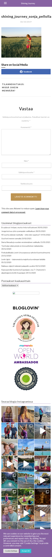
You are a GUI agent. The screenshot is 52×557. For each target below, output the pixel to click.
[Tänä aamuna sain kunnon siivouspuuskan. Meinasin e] (26, 464)
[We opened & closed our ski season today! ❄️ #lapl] (42, 530)
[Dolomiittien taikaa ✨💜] (9, 497)
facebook (28, 72)
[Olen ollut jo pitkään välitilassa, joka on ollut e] (26, 414)
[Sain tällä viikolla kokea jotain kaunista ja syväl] (42, 497)
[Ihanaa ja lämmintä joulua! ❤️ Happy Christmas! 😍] (9, 431)
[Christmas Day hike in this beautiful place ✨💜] (42, 414)
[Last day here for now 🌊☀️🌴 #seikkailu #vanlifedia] (42, 431)
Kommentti (26, 127)
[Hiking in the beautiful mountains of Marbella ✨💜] (26, 431)
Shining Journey (28, 3)
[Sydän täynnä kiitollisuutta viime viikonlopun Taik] (26, 513)
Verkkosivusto (27, 184)
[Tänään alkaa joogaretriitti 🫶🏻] (42, 513)
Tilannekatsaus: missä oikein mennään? (13, 87)
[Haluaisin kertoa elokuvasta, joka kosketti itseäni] (9, 530)
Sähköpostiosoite (27, 172)
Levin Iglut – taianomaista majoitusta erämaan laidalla (23, 259)
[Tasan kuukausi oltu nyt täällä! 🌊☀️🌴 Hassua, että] (9, 447)
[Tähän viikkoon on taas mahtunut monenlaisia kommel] (26, 447)
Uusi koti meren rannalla (11, 238)
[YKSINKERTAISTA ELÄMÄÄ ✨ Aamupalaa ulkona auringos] (9, 464)
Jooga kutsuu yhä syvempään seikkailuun (18, 231)
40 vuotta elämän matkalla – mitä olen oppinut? (20, 235)
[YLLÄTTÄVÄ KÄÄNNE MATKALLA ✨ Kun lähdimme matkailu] (26, 480)
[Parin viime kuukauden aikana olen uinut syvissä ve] (9, 414)
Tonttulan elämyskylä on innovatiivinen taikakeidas (22, 246)
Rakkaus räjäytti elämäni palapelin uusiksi (18, 266)
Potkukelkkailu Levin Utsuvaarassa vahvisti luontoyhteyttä (25, 252)
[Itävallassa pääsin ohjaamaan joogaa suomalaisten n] (26, 497)
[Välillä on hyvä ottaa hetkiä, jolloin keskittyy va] (9, 480)
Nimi (26, 161)
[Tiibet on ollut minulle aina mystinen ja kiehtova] (26, 530)
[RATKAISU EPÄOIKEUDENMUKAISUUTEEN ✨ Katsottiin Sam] (42, 464)
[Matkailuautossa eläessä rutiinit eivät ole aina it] (42, 480)
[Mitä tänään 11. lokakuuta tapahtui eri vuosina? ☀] (42, 447)
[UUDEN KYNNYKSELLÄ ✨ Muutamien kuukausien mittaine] (9, 513)
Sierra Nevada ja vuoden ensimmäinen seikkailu (20, 242)
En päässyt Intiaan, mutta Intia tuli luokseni (19, 227)
